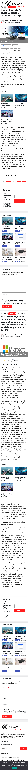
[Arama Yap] (5, 7)
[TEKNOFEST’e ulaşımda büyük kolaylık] (7, 101)
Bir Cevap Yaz (7, 269)
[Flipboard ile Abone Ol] (15, 45)
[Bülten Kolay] (16, 4)
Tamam (14, 767)
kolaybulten (8, 20)
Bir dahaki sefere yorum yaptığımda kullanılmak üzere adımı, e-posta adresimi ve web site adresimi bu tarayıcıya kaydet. (15, 302)
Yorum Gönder (7, 306)
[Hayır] (26, 765)
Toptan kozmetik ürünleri (7, 759)
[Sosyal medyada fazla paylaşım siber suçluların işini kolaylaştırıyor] (7, 255)
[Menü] (2, 3)
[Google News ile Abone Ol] (6, 45)
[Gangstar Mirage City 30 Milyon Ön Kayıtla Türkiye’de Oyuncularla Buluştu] (7, 117)
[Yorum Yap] (11, 49)
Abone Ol (19, 201)
